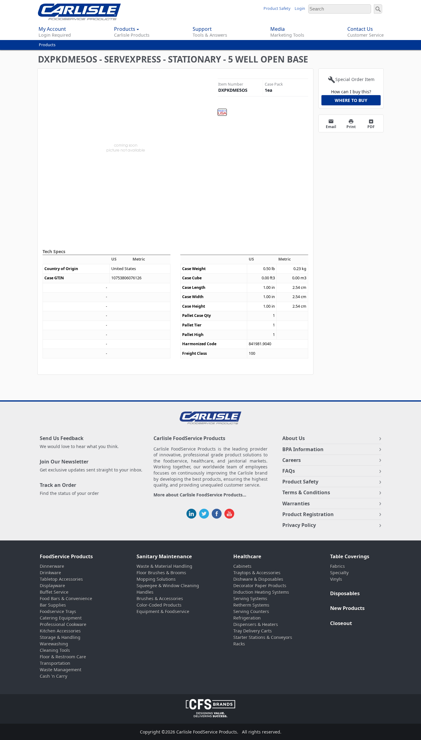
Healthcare (247, 556)
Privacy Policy (299, 525)
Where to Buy (351, 100)
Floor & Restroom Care (63, 657)
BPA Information (303, 449)
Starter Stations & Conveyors (262, 637)
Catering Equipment (61, 618)
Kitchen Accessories (60, 631)
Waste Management (60, 670)
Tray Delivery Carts (252, 631)
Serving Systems (250, 598)
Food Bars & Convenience (66, 598)
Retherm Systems (251, 605)
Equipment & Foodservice (163, 611)
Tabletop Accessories (61, 579)
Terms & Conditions (306, 492)
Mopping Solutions (156, 579)
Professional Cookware (63, 624)
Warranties (296, 503)
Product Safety (277, 8)
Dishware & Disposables (258, 579)
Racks (239, 644)
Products (47, 44)
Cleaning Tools (55, 650)
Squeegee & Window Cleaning (168, 585)
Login (300, 8)
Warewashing (54, 644)
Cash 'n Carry (53, 676)
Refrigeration (247, 618)
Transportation (55, 663)
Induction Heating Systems (261, 592)
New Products (347, 608)
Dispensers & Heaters (255, 624)
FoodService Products (66, 556)
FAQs (288, 470)
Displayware (52, 585)
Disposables (345, 593)
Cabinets (242, 566)
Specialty (339, 573)
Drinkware (50, 573)
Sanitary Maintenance (164, 556)
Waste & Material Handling (164, 566)
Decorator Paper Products (259, 585)
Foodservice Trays (58, 611)
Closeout (341, 623)
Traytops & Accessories (256, 573)
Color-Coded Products (159, 605)
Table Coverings (349, 556)
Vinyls (336, 579)
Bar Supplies (53, 605)
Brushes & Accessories (160, 598)
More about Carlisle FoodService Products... (199, 495)
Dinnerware (52, 566)
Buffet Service (54, 592)
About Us (293, 438)
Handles (145, 592)
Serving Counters (251, 611)
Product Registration (308, 514)
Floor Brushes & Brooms (161, 573)
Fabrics (337, 566)
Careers (291, 460)
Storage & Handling (60, 637)
